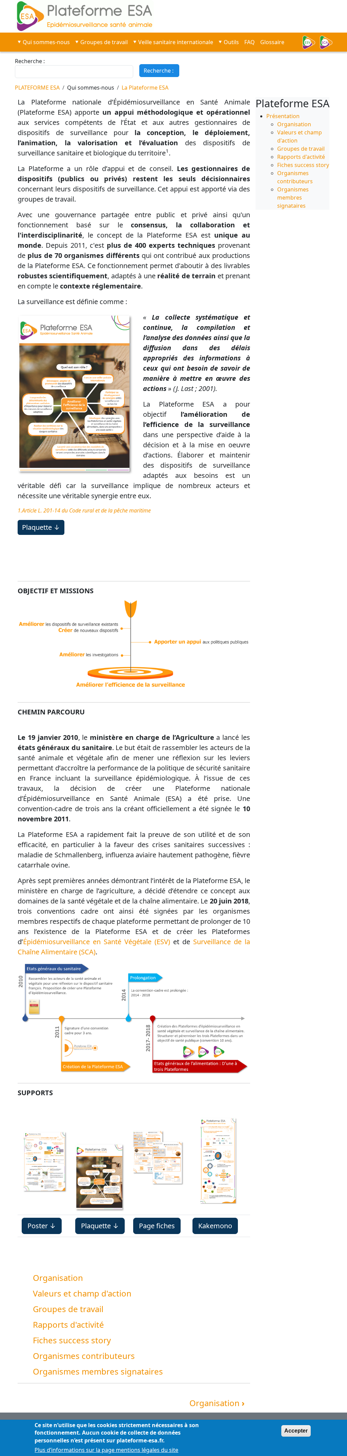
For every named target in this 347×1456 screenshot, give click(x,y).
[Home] (173, 16)
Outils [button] (231, 42)
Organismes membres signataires (98, 1371)
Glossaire (272, 42)
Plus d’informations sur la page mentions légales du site (106, 1450)
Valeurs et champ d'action (82, 1293)
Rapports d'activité (68, 1324)
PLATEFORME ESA (37, 87)
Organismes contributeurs (84, 1355)
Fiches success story (72, 1340)
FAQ (249, 42)
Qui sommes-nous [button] (46, 42)
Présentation (283, 116)
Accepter (296, 1431)
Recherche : (30, 61)
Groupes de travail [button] (104, 42)
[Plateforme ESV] (311, 42)
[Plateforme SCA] (328, 42)
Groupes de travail (68, 1308)
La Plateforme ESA (145, 87)
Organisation (58, 1277)
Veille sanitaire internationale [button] (175, 42)
